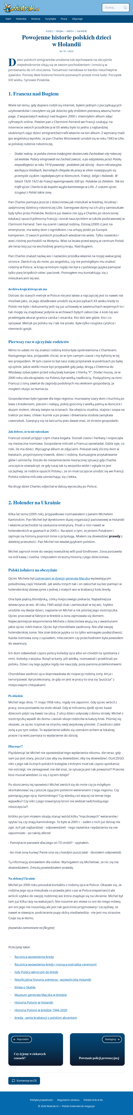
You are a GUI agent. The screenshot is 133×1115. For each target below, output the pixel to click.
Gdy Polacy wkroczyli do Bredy (36, 972)
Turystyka (50, 19)
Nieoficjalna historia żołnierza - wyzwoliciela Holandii (53, 980)
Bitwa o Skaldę (25, 987)
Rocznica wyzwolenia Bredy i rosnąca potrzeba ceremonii (56, 964)
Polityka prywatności (41, 1100)
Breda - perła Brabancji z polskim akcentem (46, 1018)
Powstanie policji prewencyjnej (99, 1058)
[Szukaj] (125, 7)
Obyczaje (77, 19)
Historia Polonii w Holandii (34, 1003)
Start (8, 19)
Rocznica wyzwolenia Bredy (34, 957)
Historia (35, 19)
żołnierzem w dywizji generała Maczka (62, 578)
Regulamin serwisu (68, 1100)
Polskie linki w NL (93, 1100)
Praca (64, 19)
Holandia (21, 19)
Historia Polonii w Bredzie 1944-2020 (41, 1010)
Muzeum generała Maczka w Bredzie (41, 995)
